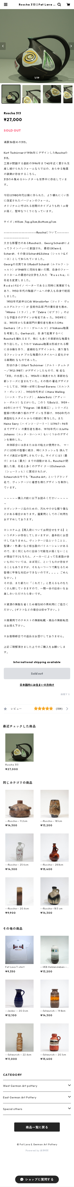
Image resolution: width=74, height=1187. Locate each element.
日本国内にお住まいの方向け (37, 685)
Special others (12, 1109)
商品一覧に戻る (37, 1127)
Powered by (33, 1150)
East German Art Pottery (19, 1097)
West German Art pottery (20, 1086)
